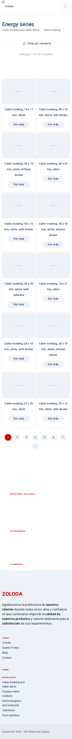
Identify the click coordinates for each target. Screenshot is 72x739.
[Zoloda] (7, 6)
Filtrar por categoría (39, 43)
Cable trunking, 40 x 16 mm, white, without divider (18, 169)
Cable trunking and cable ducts (20, 29)
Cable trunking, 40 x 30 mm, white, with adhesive (18, 289)
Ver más (18, 125)
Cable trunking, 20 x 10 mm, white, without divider (53, 349)
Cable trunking (52, 29)
